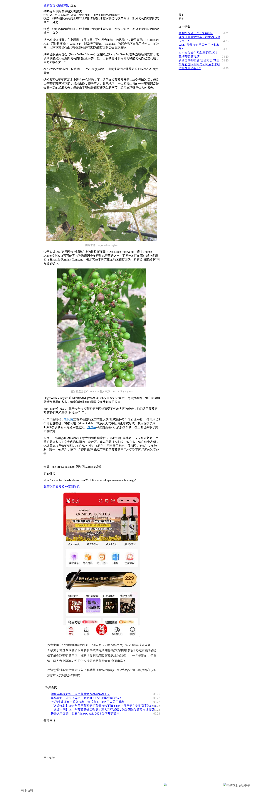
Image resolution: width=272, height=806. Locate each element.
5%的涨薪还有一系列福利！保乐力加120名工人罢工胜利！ (89, 701)
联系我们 (139, 771)
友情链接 (155, 771)
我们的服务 (50, 771)
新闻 (37, 776)
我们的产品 (88, 771)
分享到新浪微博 (53, 486)
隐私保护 (171, 771)
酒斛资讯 (63, 5)
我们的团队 (69, 771)
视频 (47, 776)
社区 (58, 776)
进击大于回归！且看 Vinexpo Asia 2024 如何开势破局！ (86, 713)
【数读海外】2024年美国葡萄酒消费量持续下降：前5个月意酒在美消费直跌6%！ (104, 705)
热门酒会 (103, 776)
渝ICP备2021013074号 (209, 785)
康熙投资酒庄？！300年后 (196, 33)
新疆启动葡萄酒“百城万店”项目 (199, 60)
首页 (26, 776)
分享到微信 (72, 486)
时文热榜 (71, 776)
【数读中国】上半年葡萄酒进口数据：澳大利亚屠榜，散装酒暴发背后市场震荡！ (104, 709)
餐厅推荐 (87, 776)
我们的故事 (30, 771)
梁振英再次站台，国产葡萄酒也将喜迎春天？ (80, 694)
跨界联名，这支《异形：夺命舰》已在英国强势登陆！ (86, 698)
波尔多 (91, 427)
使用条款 (188, 771)
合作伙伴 (106, 771)
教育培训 (120, 776)
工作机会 (123, 771)
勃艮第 (68, 419)
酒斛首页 (49, 5)
